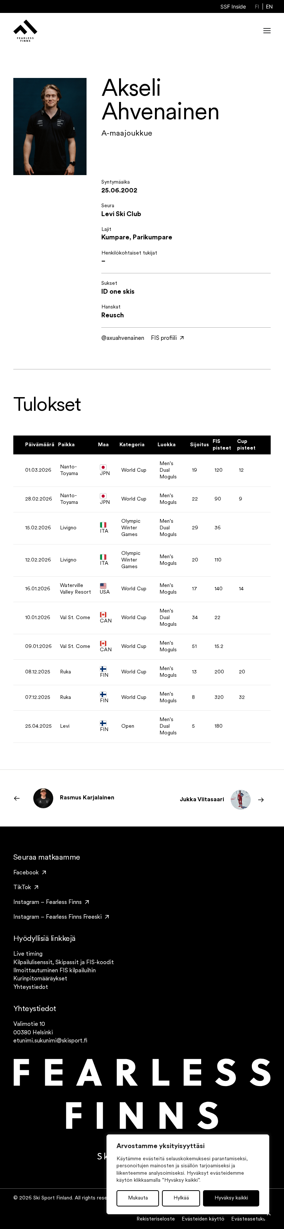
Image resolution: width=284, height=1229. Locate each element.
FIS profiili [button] (164, 338)
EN (269, 6)
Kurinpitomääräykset (40, 979)
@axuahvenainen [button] (122, 338)
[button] (267, 30)
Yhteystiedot (30, 987)
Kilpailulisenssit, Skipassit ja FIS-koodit (63, 963)
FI (257, 6)
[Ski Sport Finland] (25, 31)
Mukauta (138, 1198)
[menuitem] (233, 6)
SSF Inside (233, 6)
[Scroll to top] (269, 1214)
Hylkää (181, 1198)
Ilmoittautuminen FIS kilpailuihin (54, 971)
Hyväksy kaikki (231, 1198)
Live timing (28, 954)
